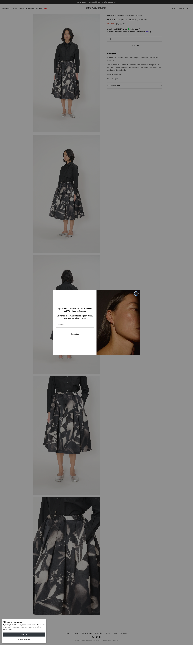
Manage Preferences (24, 639)
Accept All (24, 634)
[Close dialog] (136, 293)
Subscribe (75, 334)
